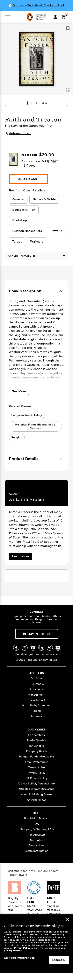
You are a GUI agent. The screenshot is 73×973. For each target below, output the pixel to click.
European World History (26, 415)
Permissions (36, 845)
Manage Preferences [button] (19, 958)
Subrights (36, 840)
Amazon (18, 199)
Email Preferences (36, 762)
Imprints (36, 716)
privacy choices (13, 950)
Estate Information (36, 851)
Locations (36, 689)
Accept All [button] (59, 960)
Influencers (36, 746)
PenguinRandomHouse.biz (36, 756)
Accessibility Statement (36, 705)
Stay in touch (38, 634)
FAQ (36, 824)
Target (17, 241)
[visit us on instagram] (58, 648)
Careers (36, 711)
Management (36, 695)
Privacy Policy (36, 773)
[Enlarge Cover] (67, 90)
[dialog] (36, 944)
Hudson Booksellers (27, 231)
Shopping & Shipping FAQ (36, 829)
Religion (16, 437)
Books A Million (23, 210)
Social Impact (36, 700)
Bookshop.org (22, 220)
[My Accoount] (55, 16)
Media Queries (36, 740)
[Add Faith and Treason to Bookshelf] (68, 28)
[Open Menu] (8, 17)
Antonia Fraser (20, 133)
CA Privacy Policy (36, 778)
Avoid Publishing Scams (36, 794)
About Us (36, 673)
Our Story (37, 678)
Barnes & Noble (44, 199)
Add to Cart (28, 179)
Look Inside (38, 103)
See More (19, 391)
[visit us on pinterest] (50, 648)
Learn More (21, 557)
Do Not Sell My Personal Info (36, 783)
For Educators (37, 835)
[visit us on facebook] (16, 648)
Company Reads (36, 751)
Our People (36, 684)
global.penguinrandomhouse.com (37, 654)
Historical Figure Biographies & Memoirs (35, 426)
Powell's (56, 231)
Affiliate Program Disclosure (36, 789)
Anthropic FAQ (36, 800)
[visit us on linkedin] (41, 648)
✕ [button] (67, 920)
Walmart (36, 241)
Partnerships (36, 735)
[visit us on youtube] (33, 648)
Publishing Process (36, 818)
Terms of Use (36, 767)
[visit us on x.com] (25, 648)
